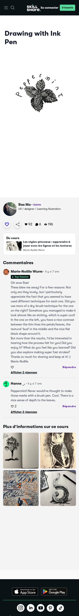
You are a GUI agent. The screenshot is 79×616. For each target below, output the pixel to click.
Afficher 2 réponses (24, 372)
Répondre (69, 367)
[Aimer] (7, 224)
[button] (6, 7)
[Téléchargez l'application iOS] (25, 591)
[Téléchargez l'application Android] (54, 591)
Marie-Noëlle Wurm (27, 271)
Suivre (37, 204)
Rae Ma (24, 204)
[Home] (34, 7)
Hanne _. (18, 383)
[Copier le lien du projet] (17, 224)
